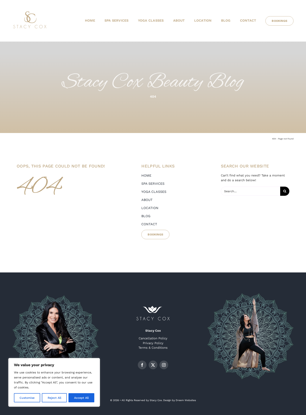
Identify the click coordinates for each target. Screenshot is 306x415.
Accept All (81, 397)
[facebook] (142, 365)
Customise (27, 397)
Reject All (54, 397)
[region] (54, 382)
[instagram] (163, 365)
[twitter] (153, 365)
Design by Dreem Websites (179, 400)
